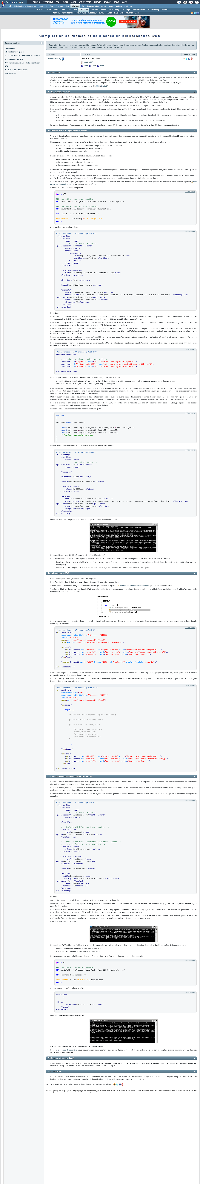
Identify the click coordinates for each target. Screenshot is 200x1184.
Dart (75, 10)
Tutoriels (48, 2)
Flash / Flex (84, 10)
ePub (85, 66)
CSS (69, 10)
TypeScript (126, 10)
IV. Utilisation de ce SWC (14, 59)
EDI (83, 6)
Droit (116, 2)
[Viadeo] (184, 59)
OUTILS (101, 13)
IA (46, 6)
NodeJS (104, 10)
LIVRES (109, 13)
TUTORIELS (92, 13)
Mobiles (119, 6)
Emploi (97, 2)
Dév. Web (75, 6)
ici (99, 86)
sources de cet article (68, 1050)
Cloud (41, 6)
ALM (51, 6)
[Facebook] (189, 59)
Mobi (101, 66)
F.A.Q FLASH (119, 13)
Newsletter (85, 2)
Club (124, 2)
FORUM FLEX (81, 13)
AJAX (49, 10)
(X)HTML (165, 10)
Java (67, 6)
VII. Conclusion (10, 73)
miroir (105, 86)
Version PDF (88, 62)
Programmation (93, 6)
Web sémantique (139, 10)
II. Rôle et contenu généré (14, 52)
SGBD (103, 6)
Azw (92, 66)
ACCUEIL (56, 13)
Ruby (117, 10)
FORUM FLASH (67, 13)
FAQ (57, 2)
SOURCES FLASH (132, 13)
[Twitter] (186, 59)
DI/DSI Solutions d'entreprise (25, 6)
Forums (36, 2)
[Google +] (192, 59)
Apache (56, 10)
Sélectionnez (190, 192)
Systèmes (128, 6)
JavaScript (94, 10)
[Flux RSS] (192, 13)
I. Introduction (10, 48)
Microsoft (59, 6)
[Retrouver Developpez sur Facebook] (197, 13)
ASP (63, 10)
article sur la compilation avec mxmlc (134, 586)
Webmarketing (153, 10)
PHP (111, 10)
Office (111, 6)
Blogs (65, 2)
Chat (73, 2)
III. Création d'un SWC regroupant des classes (22, 56)
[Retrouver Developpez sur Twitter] (195, 13)
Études (107, 2)
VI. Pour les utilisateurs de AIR (16, 70)
